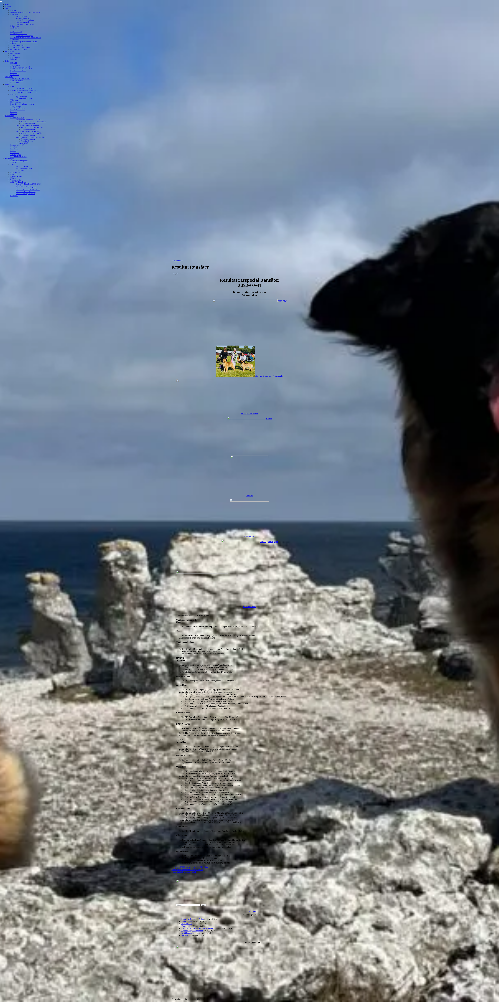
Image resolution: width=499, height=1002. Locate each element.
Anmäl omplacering (17, 108)
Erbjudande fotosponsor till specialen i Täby (199, 928)
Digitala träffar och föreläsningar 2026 (25, 12)
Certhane (249, 496)
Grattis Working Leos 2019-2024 (28, 184)
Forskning (14, 73)
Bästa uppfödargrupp (269, 541)
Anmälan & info (27, 141)
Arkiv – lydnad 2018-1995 (26, 188)
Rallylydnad (15, 172)
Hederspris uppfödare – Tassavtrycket (24, 90)
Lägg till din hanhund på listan (22, 104)
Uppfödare (14, 94)
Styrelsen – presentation (25, 24)
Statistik (13, 112)
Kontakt (13, 10)
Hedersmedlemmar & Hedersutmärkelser (25, 38)
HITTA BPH (14, 82)
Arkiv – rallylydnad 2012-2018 (28, 190)
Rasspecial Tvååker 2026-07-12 (28, 131)
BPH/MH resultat (17, 81)
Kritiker (13, 151)
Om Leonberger (16, 53)
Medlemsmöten (21, 16)
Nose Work (14, 174)
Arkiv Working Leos (18, 182)
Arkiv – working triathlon (25, 194)
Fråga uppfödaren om (24, 98)
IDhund (13, 178)
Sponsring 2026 (22, 143)
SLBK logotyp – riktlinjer (20, 47)
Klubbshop (14, 40)
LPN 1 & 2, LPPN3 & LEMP (21, 69)
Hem (7, 4)
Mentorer (13, 114)
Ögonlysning (15, 65)
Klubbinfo (14, 14)
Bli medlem (14, 26)
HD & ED (14, 63)
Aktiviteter (14, 28)
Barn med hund (249, 606)
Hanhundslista (15, 102)
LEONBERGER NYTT (18, 34)
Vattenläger (20, 170)
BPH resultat (186, 924)
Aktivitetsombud (22, 30)
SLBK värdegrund (17, 45)
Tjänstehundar (15, 180)
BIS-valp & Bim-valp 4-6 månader (269, 376)
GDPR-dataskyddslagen (19, 49)
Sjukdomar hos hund (18, 71)
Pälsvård (13, 59)
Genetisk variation (17, 110)
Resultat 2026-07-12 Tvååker (32, 133)
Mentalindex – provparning (21, 79)
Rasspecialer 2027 (17, 145)
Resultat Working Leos (19, 161)
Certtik (269, 419)
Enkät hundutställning (19, 157)
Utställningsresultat (187, 869)
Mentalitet (9, 77)
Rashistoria (14, 55)
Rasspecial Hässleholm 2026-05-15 (29, 120)
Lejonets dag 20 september (192, 931)
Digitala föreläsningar (24, 168)
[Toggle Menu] (1, 1)
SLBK (7, 8)
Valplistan (14, 100)
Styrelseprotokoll (22, 22)
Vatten (12, 164)
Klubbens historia (22, 18)
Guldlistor (14, 149)
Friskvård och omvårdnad (20, 67)
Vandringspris (15, 155)
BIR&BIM (282, 301)
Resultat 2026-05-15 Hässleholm (33, 122)
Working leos (10, 159)
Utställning (9, 116)
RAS (12, 86)
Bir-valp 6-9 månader (249, 413)
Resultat (13, 147)
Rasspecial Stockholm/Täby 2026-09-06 (31, 137)
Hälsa (7, 61)
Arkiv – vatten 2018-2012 (25, 192)
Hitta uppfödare (22, 96)
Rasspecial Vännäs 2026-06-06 (27, 125)
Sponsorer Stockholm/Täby (192, 919)
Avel (7, 84)
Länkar (13, 43)
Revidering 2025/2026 (24, 88)
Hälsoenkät (14, 75)
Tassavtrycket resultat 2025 (26, 92)
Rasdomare (14, 153)
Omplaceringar (16, 106)
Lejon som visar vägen (24, 36)
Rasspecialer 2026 (17, 118)
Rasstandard (15, 57)
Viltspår (13, 162)
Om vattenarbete (22, 166)
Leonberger (9, 51)
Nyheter (8, 6)
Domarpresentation (28, 123)
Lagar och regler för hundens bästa (23, 42)
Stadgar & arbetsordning (25, 20)
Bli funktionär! (16, 32)
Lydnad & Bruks (16, 176)
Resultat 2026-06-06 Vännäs (32, 127)
